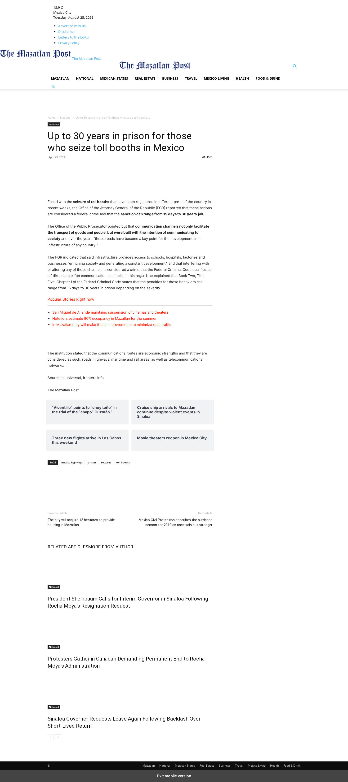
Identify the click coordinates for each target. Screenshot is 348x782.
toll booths (123, 462)
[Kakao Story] (172, 168)
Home (52, 118)
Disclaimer (66, 31)
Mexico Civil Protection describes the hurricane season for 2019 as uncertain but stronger (175, 522)
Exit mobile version (174, 775)
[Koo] (194, 168)
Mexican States (114, 78)
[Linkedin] (85, 168)
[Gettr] (183, 168)
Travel (191, 78)
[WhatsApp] (117, 168)
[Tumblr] (74, 168)
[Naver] (150, 168)
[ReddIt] (107, 168)
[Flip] (161, 168)
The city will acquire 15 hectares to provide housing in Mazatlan (81, 522)
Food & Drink (268, 78)
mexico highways (72, 462)
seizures (106, 462)
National (85, 78)
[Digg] (139, 168)
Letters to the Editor (74, 37)
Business (170, 78)
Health (242, 78)
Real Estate (145, 78)
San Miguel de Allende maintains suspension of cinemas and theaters (110, 312)
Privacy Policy (68, 43)
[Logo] (84, 70)
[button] (294, 67)
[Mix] (96, 168)
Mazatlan (60, 78)
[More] (205, 168)
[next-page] (58, 737)
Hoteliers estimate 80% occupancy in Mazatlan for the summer (104, 318)
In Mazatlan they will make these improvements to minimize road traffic (111, 324)
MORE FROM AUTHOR (110, 546)
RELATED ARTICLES (68, 546)
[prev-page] (51, 737)
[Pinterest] (128, 168)
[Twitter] (53, 86)
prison (92, 462)
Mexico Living (216, 78)
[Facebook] (52, 168)
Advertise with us (72, 26)
